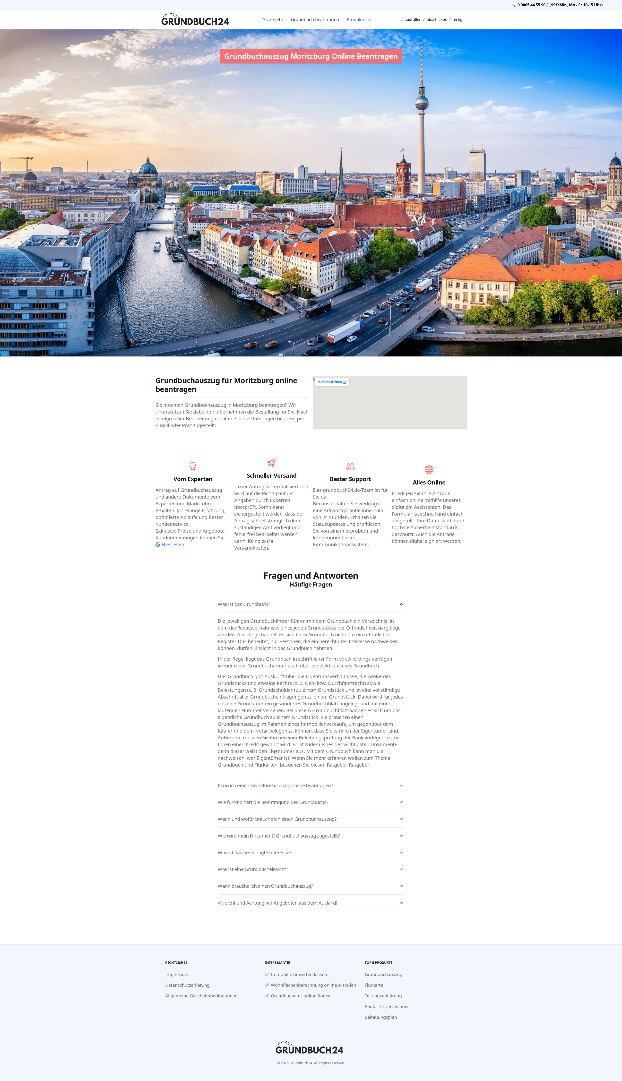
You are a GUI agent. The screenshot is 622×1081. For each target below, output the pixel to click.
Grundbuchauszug (383, 974)
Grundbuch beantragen (315, 19)
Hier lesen (172, 544)
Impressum (177, 974)
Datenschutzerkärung (187, 985)
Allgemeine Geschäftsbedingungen (201, 996)
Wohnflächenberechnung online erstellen (313, 985)
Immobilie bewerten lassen (299, 974)
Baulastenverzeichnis (386, 1006)
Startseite (273, 19)
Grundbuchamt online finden (301, 996)
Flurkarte (374, 985)
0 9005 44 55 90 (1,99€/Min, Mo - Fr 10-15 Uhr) (560, 5)
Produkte (357, 19)
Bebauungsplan (381, 1017)
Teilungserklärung (383, 996)
